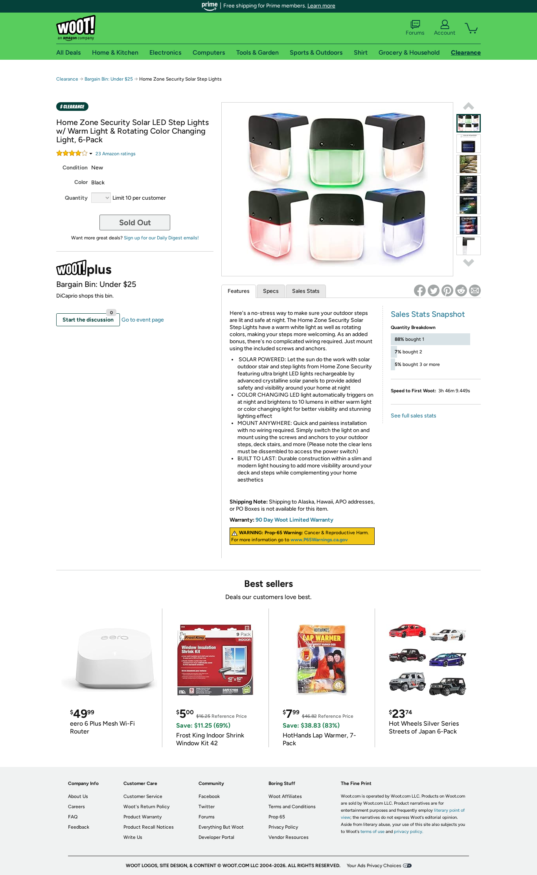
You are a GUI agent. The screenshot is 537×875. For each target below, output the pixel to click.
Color (81, 182)
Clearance (67, 79)
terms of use (372, 831)
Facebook (209, 796)
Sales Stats (306, 291)
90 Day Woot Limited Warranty (294, 520)
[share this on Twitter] (434, 290)
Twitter (207, 806)
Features (239, 291)
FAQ (72, 817)
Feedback (78, 827)
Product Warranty (142, 817)
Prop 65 (276, 817)
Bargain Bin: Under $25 (109, 79)
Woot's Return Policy (146, 806)
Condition (75, 167)
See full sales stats (413, 415)
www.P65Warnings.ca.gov (319, 539)
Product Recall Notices (148, 827)
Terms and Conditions (292, 806)
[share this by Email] (475, 290)
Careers (76, 806)
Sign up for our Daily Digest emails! (161, 238)
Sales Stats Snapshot (428, 314)
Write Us (132, 837)
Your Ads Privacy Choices (374, 865)
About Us (78, 796)
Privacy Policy (283, 827)
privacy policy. (408, 831)
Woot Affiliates (285, 796)
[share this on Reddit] (461, 290)
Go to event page (142, 319)
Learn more (321, 5)
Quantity (76, 198)
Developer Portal (216, 837)
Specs (271, 291)
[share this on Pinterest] (447, 290)
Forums (415, 32)
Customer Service (142, 796)
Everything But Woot (221, 827)
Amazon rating (116, 153)
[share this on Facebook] (420, 290)
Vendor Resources (288, 837)
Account (444, 32)
